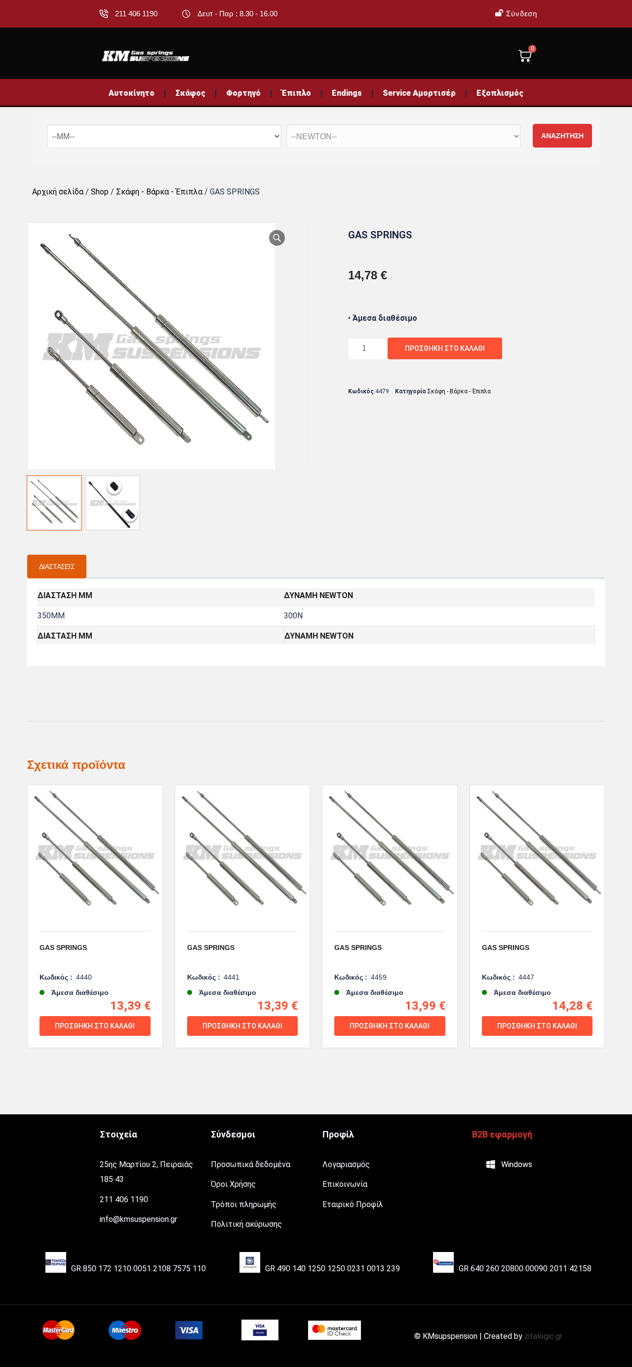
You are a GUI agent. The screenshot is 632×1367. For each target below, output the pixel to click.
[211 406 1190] (104, 14)
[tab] (56, 566)
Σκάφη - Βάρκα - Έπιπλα (159, 191)
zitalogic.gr (543, 1336)
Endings (347, 93)
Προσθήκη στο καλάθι (445, 348)
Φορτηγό (243, 93)
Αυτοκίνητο (132, 93)
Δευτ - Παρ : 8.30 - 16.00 (237, 13)
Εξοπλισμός (499, 93)
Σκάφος (190, 93)
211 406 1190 (136, 13)
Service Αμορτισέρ (419, 93)
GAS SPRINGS (63, 947)
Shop (100, 191)
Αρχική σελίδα (57, 191)
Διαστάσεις (57, 566)
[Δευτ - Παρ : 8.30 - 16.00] (186, 14)
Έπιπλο (296, 93)
